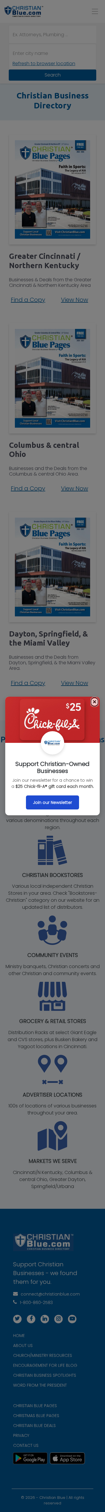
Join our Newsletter (52, 802)
